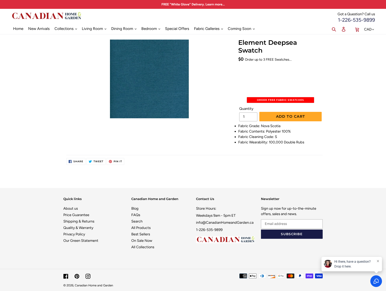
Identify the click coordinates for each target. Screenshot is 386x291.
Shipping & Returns (78, 221)
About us (70, 208)
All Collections (142, 247)
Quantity (246, 108)
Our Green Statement (80, 240)
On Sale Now (141, 240)
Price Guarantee (76, 215)
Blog (135, 208)
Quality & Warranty (78, 228)
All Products (141, 228)
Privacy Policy (74, 234)
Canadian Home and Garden (94, 285)
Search (137, 221)
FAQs (135, 215)
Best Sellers (140, 234)
